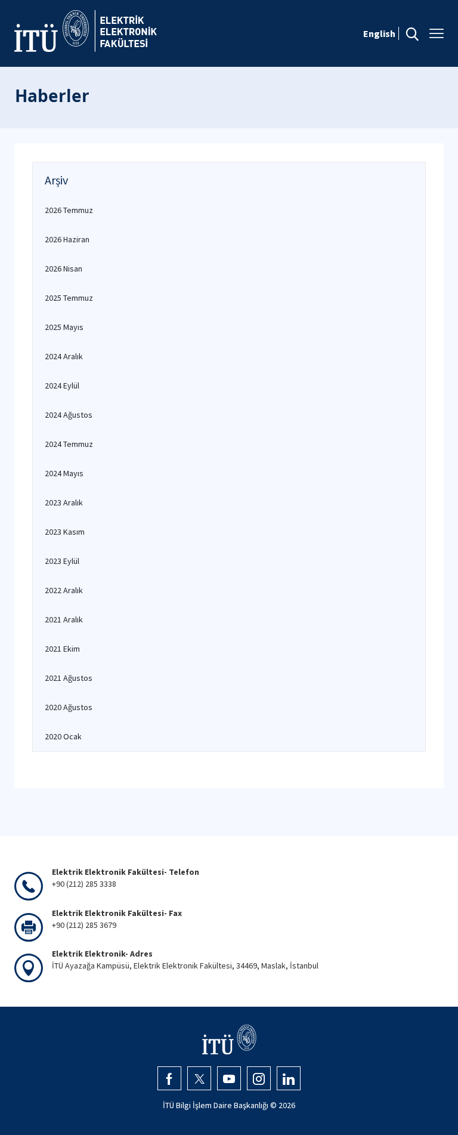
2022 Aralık (64, 590)
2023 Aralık (64, 502)
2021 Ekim (62, 648)
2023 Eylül (62, 561)
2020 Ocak (63, 736)
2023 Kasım (65, 531)
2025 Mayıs (64, 327)
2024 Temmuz (69, 444)
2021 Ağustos (68, 678)
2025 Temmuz (69, 297)
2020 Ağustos (68, 707)
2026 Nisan (63, 268)
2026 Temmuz (69, 210)
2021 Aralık (64, 619)
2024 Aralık (64, 356)
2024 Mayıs (64, 473)
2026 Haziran (67, 239)
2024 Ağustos (68, 414)
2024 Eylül (62, 385)
